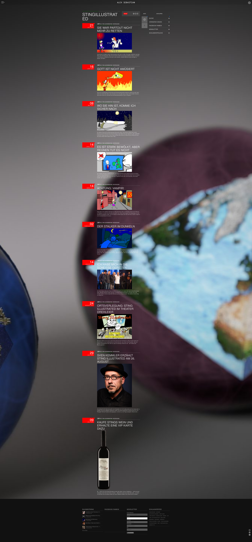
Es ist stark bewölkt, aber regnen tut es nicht (118, 148)
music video (163, 517)
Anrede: (128, 516)
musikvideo (151, 519)
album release (152, 512)
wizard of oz (152, 524)
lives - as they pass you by (154, 517)
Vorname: (129, 520)
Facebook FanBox (155, 25)
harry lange (161, 513)
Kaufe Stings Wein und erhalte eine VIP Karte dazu (115, 425)
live (168, 515)
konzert (164, 515)
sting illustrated (153, 521)
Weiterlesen (116, 24)
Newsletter (153, 29)
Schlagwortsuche (156, 33)
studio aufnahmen (164, 521)
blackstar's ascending (154, 513)
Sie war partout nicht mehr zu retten (114, 29)
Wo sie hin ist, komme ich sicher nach (116, 107)
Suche (151, 18)
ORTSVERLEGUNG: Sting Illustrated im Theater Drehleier (115, 308)
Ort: (127, 527)
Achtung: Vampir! (110, 188)
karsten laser (159, 515)
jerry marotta (152, 515)
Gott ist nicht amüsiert (116, 69)
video (158, 523)
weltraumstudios (164, 523)
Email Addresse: (130, 512)
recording (157, 519)
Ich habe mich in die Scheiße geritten (112, 265)
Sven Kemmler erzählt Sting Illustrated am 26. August (116, 358)
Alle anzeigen (84, 530)
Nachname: (129, 523)
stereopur (162, 519)
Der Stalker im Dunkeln (116, 226)
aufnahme (158, 512)
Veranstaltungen (155, 22)
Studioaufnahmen (153, 523)
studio (158, 521)
